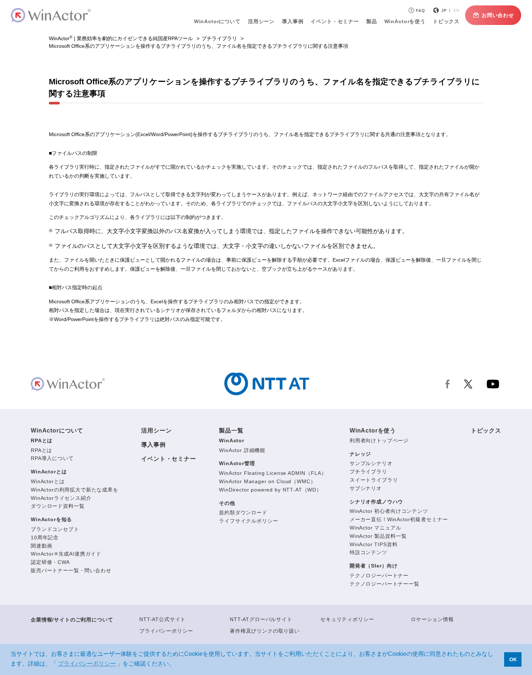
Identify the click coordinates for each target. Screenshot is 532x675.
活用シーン (261, 21)
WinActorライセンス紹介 (61, 498)
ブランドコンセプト (55, 529)
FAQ (420, 10)
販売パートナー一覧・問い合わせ (71, 570)
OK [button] (513, 659)
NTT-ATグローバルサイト (261, 619)
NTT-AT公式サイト (162, 619)
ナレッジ (360, 454)
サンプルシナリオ (371, 463)
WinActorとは (49, 471)
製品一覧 (231, 430)
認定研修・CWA (50, 562)
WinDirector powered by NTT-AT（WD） (270, 490)
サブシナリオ (366, 488)
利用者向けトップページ (379, 440)
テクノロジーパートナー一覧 (384, 584)
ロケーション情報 (432, 619)
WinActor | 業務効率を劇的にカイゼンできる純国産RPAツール (121, 38)
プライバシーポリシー (166, 631)
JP (444, 10)
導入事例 (153, 445)
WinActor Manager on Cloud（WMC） (267, 481)
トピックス (486, 430)
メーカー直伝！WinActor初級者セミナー (399, 519)
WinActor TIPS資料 (374, 544)
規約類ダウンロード (243, 512)
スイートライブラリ (374, 480)
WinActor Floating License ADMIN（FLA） (272, 473)
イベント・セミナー (168, 459)
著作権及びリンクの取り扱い (265, 631)
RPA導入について (52, 458)
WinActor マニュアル (375, 528)
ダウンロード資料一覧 (57, 506)
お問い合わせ (498, 15)
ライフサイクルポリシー (248, 521)
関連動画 (41, 546)
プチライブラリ (219, 38)
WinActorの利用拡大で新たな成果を (74, 490)
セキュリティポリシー (347, 619)
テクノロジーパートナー (379, 575)
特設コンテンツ (368, 552)
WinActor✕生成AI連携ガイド (66, 554)
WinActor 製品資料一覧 (378, 536)
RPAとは (41, 440)
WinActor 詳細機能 (242, 450)
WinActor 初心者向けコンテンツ (389, 511)
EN (456, 10)
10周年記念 (45, 537)
